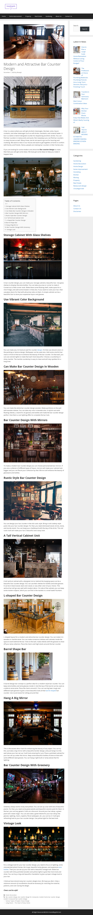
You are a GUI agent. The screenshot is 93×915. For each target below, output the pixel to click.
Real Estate (38, 16)
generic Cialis (23, 811)
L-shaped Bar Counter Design (16, 220)
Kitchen (76, 175)
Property (28, 16)
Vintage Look (11, 229)
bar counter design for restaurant (28, 897)
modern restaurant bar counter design (15, 899)
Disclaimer (77, 211)
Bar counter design (11, 897)
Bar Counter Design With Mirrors (17, 213)
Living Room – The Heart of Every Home (18, 903)
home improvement (15, 16)
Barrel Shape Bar (12, 222)
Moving (76, 177)
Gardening (49, 16)
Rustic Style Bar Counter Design (16, 215)
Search (75, 25)
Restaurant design (79, 186)
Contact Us (68, 16)
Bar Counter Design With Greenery (18, 227)
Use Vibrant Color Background (16, 208)
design (39, 350)
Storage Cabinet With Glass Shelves (18, 206)
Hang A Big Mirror (12, 225)
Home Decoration (11, 895)
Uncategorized (78, 188)
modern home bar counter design (49, 897)
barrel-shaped (50, 691)
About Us (58, 16)
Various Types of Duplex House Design (17, 901)
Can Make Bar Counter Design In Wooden (20, 211)
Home (4, 16)
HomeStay (77, 172)
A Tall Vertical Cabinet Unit (15, 218)
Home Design (78, 166)
